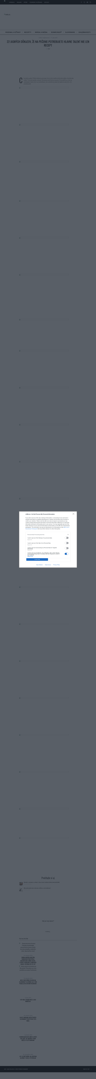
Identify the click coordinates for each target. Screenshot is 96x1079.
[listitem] (48, 534)
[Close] (74, 514)
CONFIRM (37, 559)
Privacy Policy (56, 564)
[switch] (67, 538)
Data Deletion (39, 564)
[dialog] (48, 539)
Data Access (48, 564)
